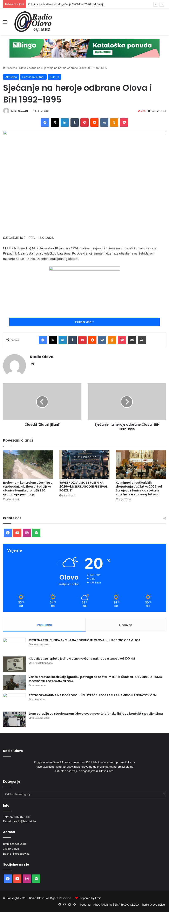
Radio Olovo (18, 111)
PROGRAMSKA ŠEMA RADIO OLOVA (116, 904)
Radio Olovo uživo (153, 904)
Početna (11, 68)
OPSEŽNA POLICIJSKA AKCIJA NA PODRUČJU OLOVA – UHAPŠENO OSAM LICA (84, 640)
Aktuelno (34, 68)
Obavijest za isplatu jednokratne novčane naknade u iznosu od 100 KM (82, 658)
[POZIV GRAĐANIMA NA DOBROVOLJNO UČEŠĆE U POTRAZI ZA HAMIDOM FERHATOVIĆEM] (14, 701)
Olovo (23, 68)
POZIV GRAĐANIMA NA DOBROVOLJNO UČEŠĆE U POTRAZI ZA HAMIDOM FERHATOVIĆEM (93, 695)
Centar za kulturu (33, 77)
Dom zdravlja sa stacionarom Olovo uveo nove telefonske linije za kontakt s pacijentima (96, 714)
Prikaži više (83, 322)
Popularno (44, 625)
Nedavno (125, 625)
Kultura (54, 77)
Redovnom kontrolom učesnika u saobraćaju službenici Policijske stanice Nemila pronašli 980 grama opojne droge (28, 488)
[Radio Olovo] (33, 21)
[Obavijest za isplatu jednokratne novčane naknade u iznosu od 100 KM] (14, 664)
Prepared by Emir (90, 898)
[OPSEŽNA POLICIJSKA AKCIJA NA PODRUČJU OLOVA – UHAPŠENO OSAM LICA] (14, 646)
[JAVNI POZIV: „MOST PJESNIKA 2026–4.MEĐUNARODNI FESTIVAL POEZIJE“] (84, 464)
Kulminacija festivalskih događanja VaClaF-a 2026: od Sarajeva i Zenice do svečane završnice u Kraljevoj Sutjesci (139, 488)
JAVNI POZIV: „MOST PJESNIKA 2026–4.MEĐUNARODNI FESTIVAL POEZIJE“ (83, 487)
